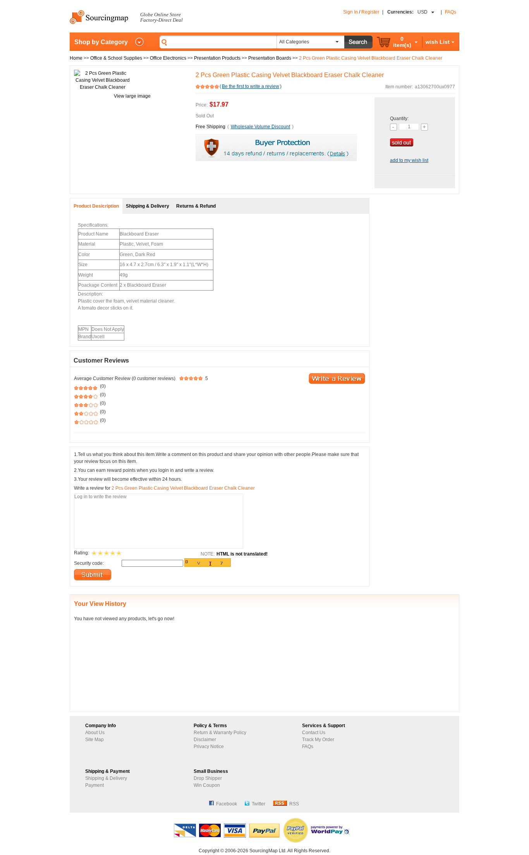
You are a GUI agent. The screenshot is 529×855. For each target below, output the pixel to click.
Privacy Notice (209, 746)
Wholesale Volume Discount (260, 126)
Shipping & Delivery (106, 778)
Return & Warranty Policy (220, 732)
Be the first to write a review (250, 86)
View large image (132, 96)
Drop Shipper (208, 778)
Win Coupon (207, 785)
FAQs (450, 12)
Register (370, 12)
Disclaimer (205, 739)
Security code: (89, 563)
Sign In (350, 12)
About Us (95, 732)
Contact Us (313, 732)
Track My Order (318, 739)
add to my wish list (409, 160)
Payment (94, 785)
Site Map (94, 739)
